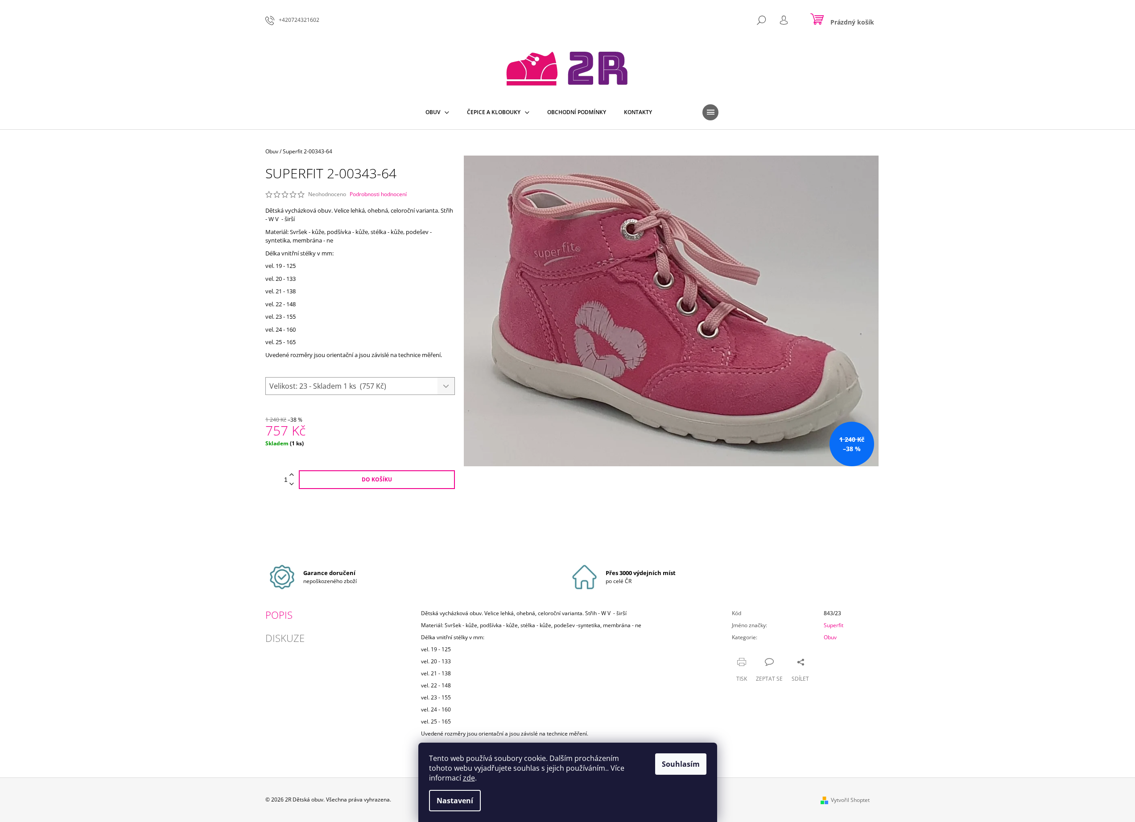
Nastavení (455, 801)
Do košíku (377, 479)
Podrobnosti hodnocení (378, 194)
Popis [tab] (279, 614)
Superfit (833, 625)
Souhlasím (681, 764)
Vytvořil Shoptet (850, 800)
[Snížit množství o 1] (291, 484)
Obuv (830, 637)
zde (469, 778)
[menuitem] (437, 112)
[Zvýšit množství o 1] (291, 475)
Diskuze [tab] (285, 638)
